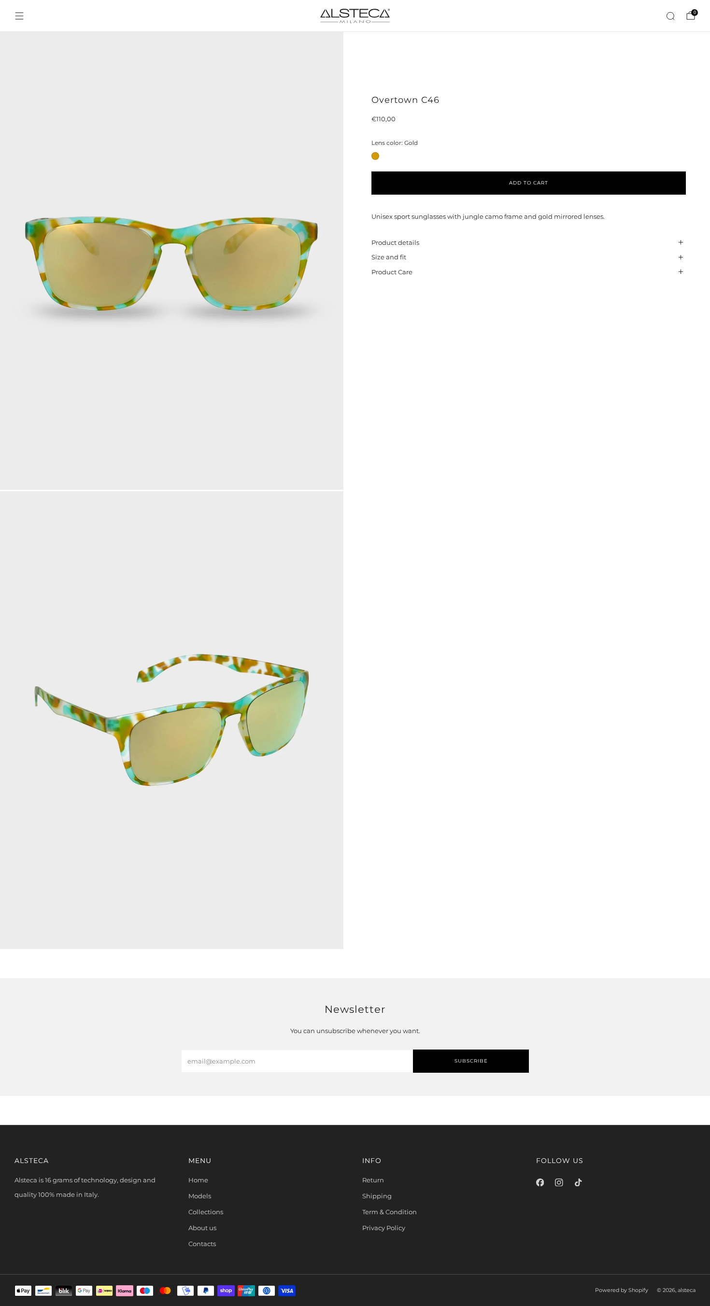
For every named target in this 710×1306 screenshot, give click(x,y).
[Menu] (19, 16)
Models (199, 1196)
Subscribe (471, 1061)
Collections (205, 1212)
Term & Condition (389, 1212)
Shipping (377, 1196)
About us (202, 1228)
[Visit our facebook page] (540, 1182)
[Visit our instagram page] (559, 1182)
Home (198, 1180)
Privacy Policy (383, 1228)
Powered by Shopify (621, 1290)
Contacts (202, 1244)
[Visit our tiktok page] (578, 1182)
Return (373, 1180)
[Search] (670, 16)
